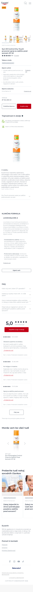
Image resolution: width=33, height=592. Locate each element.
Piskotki (4, 545)
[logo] (5, 3)
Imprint (4, 547)
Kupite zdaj (24, 106)
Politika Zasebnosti (8, 550)
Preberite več (27, 91)
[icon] (10, 561)
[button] (16, 196)
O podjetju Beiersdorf (16, 577)
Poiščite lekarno (9, 106)
